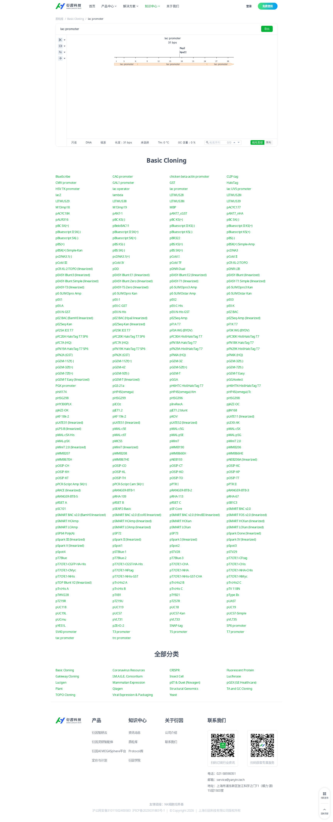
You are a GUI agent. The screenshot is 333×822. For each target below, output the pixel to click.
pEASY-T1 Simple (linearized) (246, 281)
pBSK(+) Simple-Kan (69, 250)
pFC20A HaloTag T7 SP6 (72, 336)
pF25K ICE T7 (121, 330)
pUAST (231, 601)
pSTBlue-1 (119, 552)
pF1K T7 (232, 324)
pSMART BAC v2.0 (239, 509)
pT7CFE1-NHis (65, 576)
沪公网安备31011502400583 (111, 810)
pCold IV (118, 262)
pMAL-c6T (119, 435)
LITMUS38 (120, 201)
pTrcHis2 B (177, 582)
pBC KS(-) (119, 219)
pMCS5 (117, 441)
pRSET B (118, 502)
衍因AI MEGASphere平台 (109, 751)
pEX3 (230, 299)
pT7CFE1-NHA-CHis (240, 570)
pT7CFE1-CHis (236, 564)
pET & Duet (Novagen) (185, 682)
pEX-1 (116, 299)
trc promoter (122, 638)
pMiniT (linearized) (125, 447)
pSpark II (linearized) (127, 539)
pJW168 (232, 410)
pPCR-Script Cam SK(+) (128, 484)
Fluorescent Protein (240, 670)
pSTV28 (175, 552)
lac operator (121, 189)
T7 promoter (235, 632)
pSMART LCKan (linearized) (245, 527)
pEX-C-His (176, 306)
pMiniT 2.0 (234, 441)
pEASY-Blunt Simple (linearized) (77, 281)
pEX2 (173, 299)
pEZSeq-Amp (178, 318)
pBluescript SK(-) (67, 238)
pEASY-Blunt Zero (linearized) (132, 281)
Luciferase (234, 676)
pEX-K (231, 306)
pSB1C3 (232, 502)
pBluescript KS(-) (181, 232)
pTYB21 (175, 595)
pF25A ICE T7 (64, 330)
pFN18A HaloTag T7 (183, 342)
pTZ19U (118, 601)
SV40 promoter (66, 632)
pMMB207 (63, 453)
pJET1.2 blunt (179, 410)
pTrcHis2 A (120, 582)
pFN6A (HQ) (178, 355)
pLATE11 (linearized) (240, 416)
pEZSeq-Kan (64, 324)
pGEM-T (175, 373)
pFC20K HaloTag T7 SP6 (129, 336)
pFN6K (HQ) (235, 355)
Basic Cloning (75, 19)
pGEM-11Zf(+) (122, 361)
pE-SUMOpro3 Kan (240, 287)
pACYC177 (234, 207)
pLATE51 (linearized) (126, 422)
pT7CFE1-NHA (179, 570)
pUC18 (174, 607)
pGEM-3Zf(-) (235, 361)
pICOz (117, 404)
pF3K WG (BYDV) (238, 330)
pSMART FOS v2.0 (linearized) (247, 515)
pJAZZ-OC (233, 404)
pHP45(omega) (123, 392)
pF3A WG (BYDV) (181, 330)
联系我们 (171, 742)
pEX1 (59, 299)
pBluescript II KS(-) (182, 226)
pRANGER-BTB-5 (67, 496)
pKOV (173, 416)
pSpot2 (175, 545)
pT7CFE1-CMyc (66, 570)
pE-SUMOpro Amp (68, 293)
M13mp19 (120, 207)
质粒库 (59, 19)
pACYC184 (63, 213)
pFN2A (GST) (64, 355)
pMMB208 (120, 453)
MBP (173, 207)
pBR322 (175, 238)
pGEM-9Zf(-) (121, 373)
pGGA (174, 379)
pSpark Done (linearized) (244, 533)
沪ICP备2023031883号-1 (148, 810)
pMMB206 (234, 447)
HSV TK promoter (68, 189)
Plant (59, 688)
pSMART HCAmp (67, 521)
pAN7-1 (118, 213)
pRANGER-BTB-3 (238, 490)
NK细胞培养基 (173, 804)
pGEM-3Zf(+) (64, 367)
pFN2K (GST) (121, 355)
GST (172, 183)
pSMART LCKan (180, 527)
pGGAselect (235, 379)
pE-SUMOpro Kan (125, 293)
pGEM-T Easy (236, 373)
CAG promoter (123, 176)
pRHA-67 (233, 496)
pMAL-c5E (119, 429)
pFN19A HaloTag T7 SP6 (72, 349)
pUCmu (61, 619)
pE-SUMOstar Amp (183, 293)
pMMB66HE (235, 453)
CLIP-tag (232, 176)
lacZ (58, 195)
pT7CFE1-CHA (179, 564)
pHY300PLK (63, 404)
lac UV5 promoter (239, 189)
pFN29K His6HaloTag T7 (243, 349)
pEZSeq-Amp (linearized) (243, 318)
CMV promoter (66, 183)
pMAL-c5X (233, 429)
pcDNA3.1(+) (121, 256)
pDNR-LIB (233, 269)
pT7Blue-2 (119, 558)
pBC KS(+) (176, 219)
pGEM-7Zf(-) (235, 367)
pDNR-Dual (177, 269)
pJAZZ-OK (62, 410)
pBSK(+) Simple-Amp (241, 244)
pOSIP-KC (233, 465)
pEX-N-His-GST (180, 312)
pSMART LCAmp (67, 527)
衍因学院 (134, 760)
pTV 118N (233, 589)
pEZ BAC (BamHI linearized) (74, 318)
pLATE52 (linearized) (183, 422)
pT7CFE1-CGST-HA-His (128, 564)
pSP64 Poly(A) (65, 533)
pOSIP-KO (176, 472)
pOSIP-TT (233, 478)
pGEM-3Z (176, 361)
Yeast (173, 695)
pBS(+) (60, 244)
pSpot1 (118, 545)
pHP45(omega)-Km (183, 392)
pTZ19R (61, 601)
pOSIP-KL (119, 472)
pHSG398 (233, 398)
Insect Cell (177, 676)
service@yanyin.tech (231, 780)
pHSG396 (176, 398)
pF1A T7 (175, 324)
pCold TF (176, 262)
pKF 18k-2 (62, 416)
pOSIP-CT (176, 465)
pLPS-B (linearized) (68, 429)
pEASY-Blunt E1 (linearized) (131, 275)
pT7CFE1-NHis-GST (125, 576)
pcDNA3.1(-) (64, 256)
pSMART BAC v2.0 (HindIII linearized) (195, 515)
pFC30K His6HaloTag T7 (243, 336)
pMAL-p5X (63, 441)
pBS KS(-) (119, 244)
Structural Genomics (184, 688)
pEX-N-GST (63, 312)
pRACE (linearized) (68, 490)
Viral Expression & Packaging (133, 695)
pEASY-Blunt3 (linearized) (73, 275)
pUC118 (61, 607)
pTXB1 (117, 595)
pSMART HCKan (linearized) (245, 521)
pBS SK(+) (176, 250)
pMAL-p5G (234, 435)
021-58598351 (226, 773)
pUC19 (231, 607)
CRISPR (175, 670)
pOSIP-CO (119, 465)
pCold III (61, 262)
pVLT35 (232, 619)
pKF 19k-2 (119, 416)
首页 (92, 6)
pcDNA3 (232, 250)
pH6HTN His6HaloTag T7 (244, 386)
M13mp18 (63, 207)
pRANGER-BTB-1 (124, 490)
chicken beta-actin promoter (189, 176)
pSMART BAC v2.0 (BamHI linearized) (81, 515)
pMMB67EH (64, 459)
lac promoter (179, 189)
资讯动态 (134, 732)
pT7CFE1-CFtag (237, 558)
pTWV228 (62, 595)
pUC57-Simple (236, 613)
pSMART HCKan (180, 521)
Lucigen (61, 682)
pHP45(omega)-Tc (239, 392)
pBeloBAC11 (121, 226)
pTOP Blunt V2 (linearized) (74, 582)
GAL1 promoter (123, 183)
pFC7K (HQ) (120, 342)
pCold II (232, 256)
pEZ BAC (232, 312)
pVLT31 (118, 619)
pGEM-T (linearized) (126, 379)
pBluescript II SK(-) (68, 232)
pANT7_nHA (235, 213)
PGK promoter (66, 386)
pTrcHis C (176, 589)
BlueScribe (63, 176)
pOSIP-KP (233, 472)
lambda (118, 195)
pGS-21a (118, 386)
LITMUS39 (234, 201)
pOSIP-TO (176, 478)
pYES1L (61, 625)
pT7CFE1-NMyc (237, 576)
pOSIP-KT (62, 478)
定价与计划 (99, 760)
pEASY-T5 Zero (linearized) (130, 287)
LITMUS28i (234, 195)
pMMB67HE (121, 459)
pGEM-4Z (119, 367)
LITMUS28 (177, 195)
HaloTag (232, 183)
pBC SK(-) (233, 219)
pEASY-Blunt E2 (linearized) (188, 275)
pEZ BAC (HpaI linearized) (130, 318)
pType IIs (233, 595)
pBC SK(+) (62, 226)
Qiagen (118, 688)
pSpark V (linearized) (70, 545)
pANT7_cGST (178, 213)
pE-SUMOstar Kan (239, 293)
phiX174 (61, 392)
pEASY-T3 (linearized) (70, 287)
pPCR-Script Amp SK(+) (71, 484)
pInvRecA (176, 404)
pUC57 (117, 613)
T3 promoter (121, 632)
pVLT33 (175, 619)
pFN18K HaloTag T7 (240, 342)
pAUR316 (62, 219)
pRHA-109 (119, 496)
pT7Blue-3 (176, 558)
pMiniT (174, 441)
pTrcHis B (119, 589)
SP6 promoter (236, 625)
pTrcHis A (62, 589)
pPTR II (231, 484)
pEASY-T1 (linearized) (184, 281)
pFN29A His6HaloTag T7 (186, 349)
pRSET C (175, 502)
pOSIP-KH (62, 472)
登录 (248, 6)
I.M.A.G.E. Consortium (128, 676)
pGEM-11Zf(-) (65, 361)
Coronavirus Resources (129, 670)
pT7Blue (61, 558)
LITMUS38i (177, 201)
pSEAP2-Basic (122, 509)
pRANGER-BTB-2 (181, 490)
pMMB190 (177, 447)
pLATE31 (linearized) (69, 422)
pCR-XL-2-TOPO (237, 262)
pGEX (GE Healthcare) (241, 682)
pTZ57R (175, 601)
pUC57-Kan (177, 613)
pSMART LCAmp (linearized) (132, 527)
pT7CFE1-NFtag (123, 570)
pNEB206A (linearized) (242, 459)
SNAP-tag (176, 625)
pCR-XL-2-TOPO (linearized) (74, 269)
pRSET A (61, 502)
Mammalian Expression (129, 682)
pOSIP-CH (62, 465)
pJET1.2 (117, 410)
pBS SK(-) (119, 250)
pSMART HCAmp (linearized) (132, 521)
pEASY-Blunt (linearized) (243, 275)
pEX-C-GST (120, 306)
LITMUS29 (63, 201)
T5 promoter (178, 632)
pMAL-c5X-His (65, 435)
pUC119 (118, 607)
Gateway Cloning (67, 676)
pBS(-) (231, 238)
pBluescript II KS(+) (239, 226)
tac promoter (65, 638)
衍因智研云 (99, 732)
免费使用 (267, 6)
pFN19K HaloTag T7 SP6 (129, 349)
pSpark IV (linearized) (241, 539)
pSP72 (117, 533)
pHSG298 (62, 398)
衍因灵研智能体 (102, 742)
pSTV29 (232, 552)
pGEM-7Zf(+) (64, 373)
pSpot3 (232, 545)
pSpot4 (61, 552)
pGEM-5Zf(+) (178, 367)
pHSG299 (119, 398)
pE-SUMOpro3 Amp (183, 287)
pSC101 (61, 509)
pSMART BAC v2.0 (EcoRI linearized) (137, 515)
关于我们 (172, 6)
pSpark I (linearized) (183, 539)
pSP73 (174, 533)
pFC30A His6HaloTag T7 (186, 336)
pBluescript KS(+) (238, 232)
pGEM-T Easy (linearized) (72, 379)
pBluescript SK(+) (124, 238)
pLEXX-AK (233, 422)
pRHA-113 (176, 496)
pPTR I (174, 484)
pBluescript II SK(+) (125, 232)
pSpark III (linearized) (70, 539)
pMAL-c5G (177, 429)
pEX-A (59, 306)
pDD (116, 269)
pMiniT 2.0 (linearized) (71, 447)
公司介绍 (171, 732)
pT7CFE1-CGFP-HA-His (71, 564)
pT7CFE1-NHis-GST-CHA (186, 576)
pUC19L (61, 613)
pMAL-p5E (177, 435)
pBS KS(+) (176, 244)
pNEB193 (176, 459)
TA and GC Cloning (239, 688)
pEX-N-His (119, 312)
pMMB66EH (178, 453)
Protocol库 (136, 751)
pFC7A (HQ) (63, 342)
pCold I (174, 256)
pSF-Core (176, 509)
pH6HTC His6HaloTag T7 (186, 386)
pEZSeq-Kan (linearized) (129, 324)
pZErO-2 (118, 625)
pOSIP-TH (119, 478)
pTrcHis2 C (234, 582)
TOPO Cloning (65, 695)
